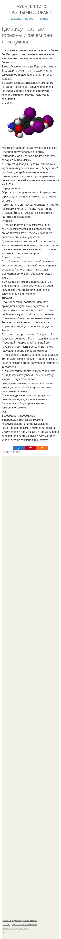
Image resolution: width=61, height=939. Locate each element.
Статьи (44, 18)
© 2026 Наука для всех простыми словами (20, 920)
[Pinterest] (30, 448)
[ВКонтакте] (19, 448)
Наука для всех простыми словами (30, 9)
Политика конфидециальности (15, 929)
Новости (30, 18)
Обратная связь (9, 933)
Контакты (6, 924)
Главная (16, 18)
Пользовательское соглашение (24, 924)
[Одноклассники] (42, 448)
